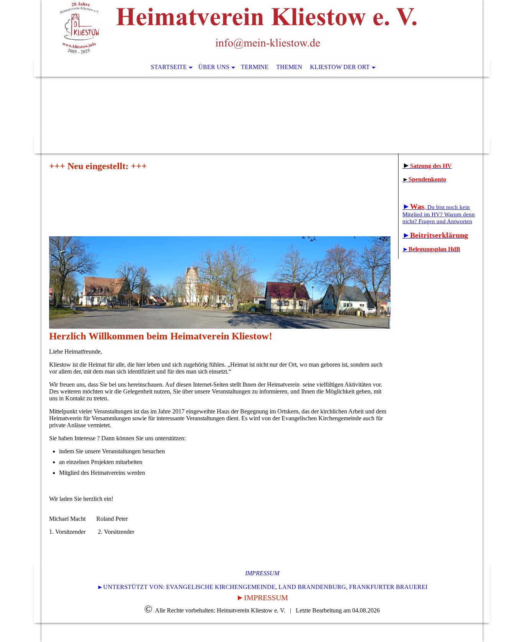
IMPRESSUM (262, 573)
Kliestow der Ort (340, 67)
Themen (289, 67)
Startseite (169, 67)
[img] (239, 29)
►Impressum (262, 597)
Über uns (213, 67)
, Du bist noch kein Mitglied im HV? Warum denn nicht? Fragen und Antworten (438, 214)
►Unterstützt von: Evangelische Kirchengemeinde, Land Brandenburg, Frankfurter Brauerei (262, 587)
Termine (255, 67)
